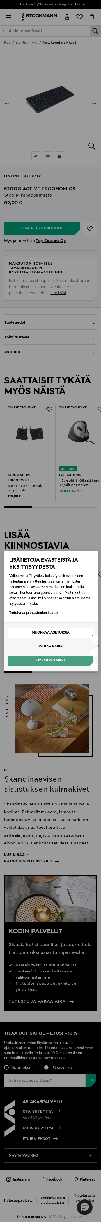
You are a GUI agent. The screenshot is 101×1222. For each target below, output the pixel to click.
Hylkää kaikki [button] (51, 647)
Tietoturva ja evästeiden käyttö (33, 613)
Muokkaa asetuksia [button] (51, 633)
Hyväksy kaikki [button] (50, 661)
